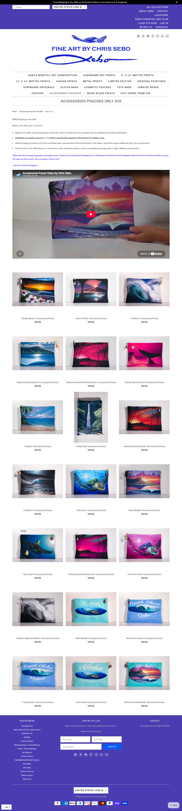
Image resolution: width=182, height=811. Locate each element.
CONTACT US (27, 733)
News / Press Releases (27, 749)
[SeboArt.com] (91, 51)
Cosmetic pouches (97, 87)
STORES (27, 737)
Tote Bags (124, 87)
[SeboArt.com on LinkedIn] (162, 36)
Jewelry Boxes (148, 87)
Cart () (147, 27)
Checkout (161, 27)
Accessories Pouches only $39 (91, 101)
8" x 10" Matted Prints (137, 75)
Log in (164, 23)
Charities (27, 768)
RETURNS (27, 764)
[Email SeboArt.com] (167, 36)
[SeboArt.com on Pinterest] (153, 36)
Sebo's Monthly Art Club (151, 19)
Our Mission (27, 752)
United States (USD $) (68, 7)
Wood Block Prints (101, 93)
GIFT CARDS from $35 (135, 93)
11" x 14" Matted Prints (33, 81)
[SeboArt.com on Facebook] (143, 36)
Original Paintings (151, 81)
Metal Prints (92, 81)
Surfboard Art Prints (99, 75)
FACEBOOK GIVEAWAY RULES (27, 760)
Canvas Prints (66, 81)
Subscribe (27, 779)
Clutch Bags (69, 87)
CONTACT (162, 11)
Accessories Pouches (65, 93)
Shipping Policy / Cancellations (27, 745)
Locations (161, 15)
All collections (27, 726)
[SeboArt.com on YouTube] (148, 36)
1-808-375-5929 (147, 23)
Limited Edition (120, 81)
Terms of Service (27, 771)
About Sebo (146, 11)
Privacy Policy (27, 756)
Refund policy (27, 775)
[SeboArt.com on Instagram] (157, 36)
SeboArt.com (86, 797)
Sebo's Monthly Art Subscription (52, 75)
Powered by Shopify (99, 797)
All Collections (157, 7)
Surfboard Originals (38, 87)
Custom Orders (27, 741)
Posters (38, 93)
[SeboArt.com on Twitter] (138, 36)
